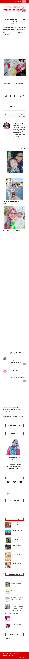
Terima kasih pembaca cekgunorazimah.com (17, 553)
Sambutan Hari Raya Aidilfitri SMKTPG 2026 (17, 564)
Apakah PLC (14, 590)
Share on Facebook (15, 99)
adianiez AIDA (13, 370)
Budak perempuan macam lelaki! (14, 175)
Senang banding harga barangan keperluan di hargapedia (16, 585)
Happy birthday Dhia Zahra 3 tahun (13, 202)
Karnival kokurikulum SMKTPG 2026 (17, 523)
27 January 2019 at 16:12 (14, 372)
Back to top (21, 657)
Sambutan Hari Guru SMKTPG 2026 (17, 531)
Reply (24, 364)
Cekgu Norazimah (19, 123)
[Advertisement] (14, 45)
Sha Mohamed (13, 358)
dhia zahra (16, 106)
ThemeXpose (14, 653)
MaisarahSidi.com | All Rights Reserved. (10, 655)
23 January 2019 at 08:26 (14, 360)
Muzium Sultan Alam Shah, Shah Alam (17, 546)
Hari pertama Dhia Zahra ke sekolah (12, 231)
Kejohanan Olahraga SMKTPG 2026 (17, 538)
